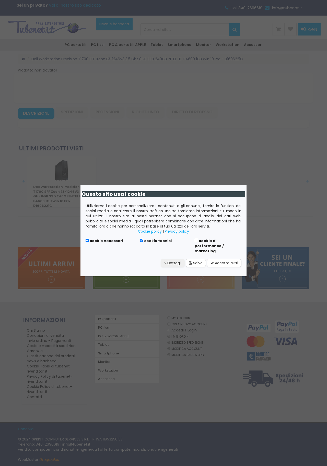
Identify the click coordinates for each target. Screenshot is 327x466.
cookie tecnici (157, 240)
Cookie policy (150, 231)
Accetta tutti (226, 263)
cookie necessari (106, 240)
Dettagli (173, 263)
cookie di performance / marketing (209, 246)
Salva (197, 263)
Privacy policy (177, 231)
